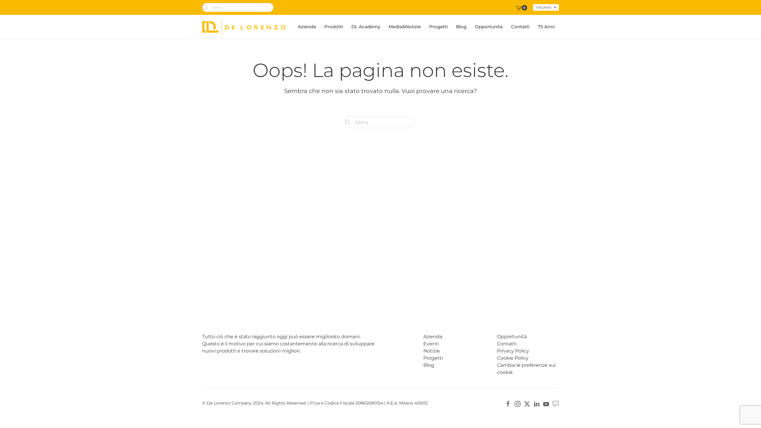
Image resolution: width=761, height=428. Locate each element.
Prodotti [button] (333, 26)
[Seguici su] (555, 403)
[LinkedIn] (536, 403)
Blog (461, 26)
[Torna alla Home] (244, 27)
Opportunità (489, 26)
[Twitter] (527, 403)
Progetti (438, 26)
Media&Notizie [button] (405, 26)
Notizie (431, 351)
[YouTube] (546, 403)
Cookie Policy (513, 358)
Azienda (307, 26)
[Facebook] (508, 403)
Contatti (520, 26)
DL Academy (365, 26)
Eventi (431, 344)
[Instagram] (517, 403)
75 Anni (546, 26)
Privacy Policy (513, 351)
